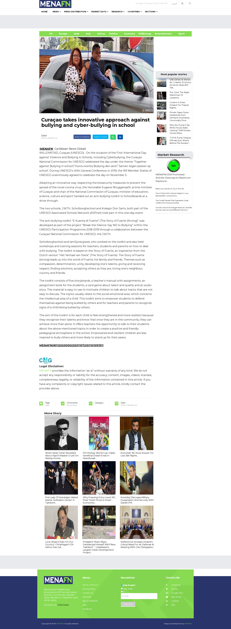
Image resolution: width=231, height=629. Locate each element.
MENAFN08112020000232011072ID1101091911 (71, 345)
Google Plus (177, 593)
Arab (76, 33)
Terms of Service (90, 585)
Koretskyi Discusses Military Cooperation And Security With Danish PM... (137, 500)
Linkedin (175, 601)
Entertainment (159, 33)
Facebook (175, 585)
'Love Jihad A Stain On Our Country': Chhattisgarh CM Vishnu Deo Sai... (59, 544)
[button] (182, 3)
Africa (100, 33)
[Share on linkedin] (120, 137)
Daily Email (176, 597)
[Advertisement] (116, 22)
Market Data (98, 11)
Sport (180, 33)
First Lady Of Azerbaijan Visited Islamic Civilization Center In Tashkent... (61, 500)
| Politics (113, 33)
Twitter (174, 589)
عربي (174, 3)
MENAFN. (60, 624)
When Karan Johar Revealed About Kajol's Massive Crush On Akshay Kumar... (61, 456)
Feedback (87, 609)
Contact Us (87, 593)
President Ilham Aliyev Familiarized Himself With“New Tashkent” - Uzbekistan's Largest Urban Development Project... (99, 547)
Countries (134, 11)
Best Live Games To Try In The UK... (170, 189)
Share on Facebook (82, 137)
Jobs (84, 605)
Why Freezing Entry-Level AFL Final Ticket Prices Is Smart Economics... (99, 500)
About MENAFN (90, 601)
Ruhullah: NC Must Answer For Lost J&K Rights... (137, 454)
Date (44, 135)
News (56, 11)
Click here (63, 604)
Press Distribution (75, 11)
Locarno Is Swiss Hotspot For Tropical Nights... (179, 105)
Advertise (86, 597)
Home (44, 11)
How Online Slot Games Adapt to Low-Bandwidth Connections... (172, 194)
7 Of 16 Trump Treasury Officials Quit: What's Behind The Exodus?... (180, 140)
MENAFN (46, 148)
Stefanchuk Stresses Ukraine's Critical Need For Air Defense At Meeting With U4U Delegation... (137, 544)
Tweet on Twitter (100, 137)
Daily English (129, 585)
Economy (129, 33)
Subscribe (128, 604)
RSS (173, 605)
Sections (150, 11)
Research (117, 11)
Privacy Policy (88, 589)
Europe (63, 33)
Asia (88, 33)
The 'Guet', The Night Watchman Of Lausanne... (179, 95)
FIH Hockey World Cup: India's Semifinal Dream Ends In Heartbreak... (99, 456)
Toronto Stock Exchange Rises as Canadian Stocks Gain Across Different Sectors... (174, 208)
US (47, 33)
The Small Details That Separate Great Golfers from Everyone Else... (172, 201)
